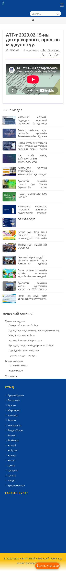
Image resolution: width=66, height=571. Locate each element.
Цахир (11, 465)
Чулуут (12, 480)
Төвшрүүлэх (14, 425)
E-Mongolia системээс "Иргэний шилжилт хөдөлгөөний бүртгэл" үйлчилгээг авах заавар (32, 211)
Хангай (12, 445)
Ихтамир (13, 415)
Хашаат (12, 455)
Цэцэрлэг (13, 470)
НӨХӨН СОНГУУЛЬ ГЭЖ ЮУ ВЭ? (32, 195)
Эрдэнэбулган (16, 395)
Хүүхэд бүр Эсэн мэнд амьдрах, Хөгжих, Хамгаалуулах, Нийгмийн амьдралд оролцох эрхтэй (32, 238)
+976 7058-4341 (49, 566)
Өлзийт (12, 435)
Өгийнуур (13, 440)
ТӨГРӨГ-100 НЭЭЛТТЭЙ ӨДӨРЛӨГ (32, 246)
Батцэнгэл (14, 400)
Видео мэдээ (32, 50)
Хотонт (12, 460)
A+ (56, 54)
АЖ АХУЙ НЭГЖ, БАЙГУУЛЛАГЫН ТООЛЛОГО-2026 (32, 158)
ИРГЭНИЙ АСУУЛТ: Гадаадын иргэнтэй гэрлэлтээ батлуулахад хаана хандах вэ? (32, 122)
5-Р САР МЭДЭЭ (27, 219)
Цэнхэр (12, 475)
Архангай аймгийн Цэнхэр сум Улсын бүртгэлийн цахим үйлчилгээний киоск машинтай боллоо (32, 187)
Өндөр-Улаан (15, 430)
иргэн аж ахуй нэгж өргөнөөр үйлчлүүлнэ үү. (32, 297)
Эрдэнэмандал (16, 485)
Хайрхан (13, 450)
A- (43, 54)
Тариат (12, 420)
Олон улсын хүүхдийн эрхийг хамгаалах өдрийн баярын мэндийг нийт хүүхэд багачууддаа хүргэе (32, 276)
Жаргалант (14, 410)
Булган (12, 405)
